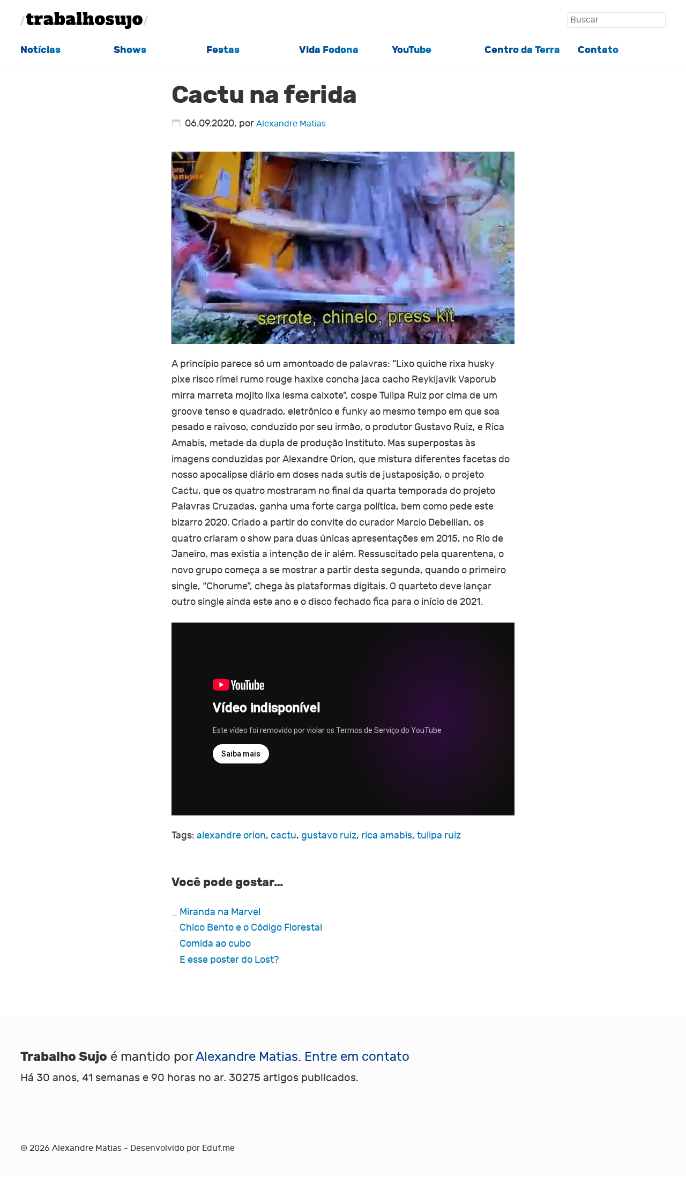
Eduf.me (218, 1148)
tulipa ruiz (439, 835)
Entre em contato (356, 1057)
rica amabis (386, 835)
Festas (223, 50)
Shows (130, 50)
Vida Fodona (329, 50)
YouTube (411, 50)
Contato (598, 50)
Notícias (40, 50)
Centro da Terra (522, 50)
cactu (283, 835)
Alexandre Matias (291, 123)
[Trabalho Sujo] (84, 20)
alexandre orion (231, 835)
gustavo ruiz (328, 835)
